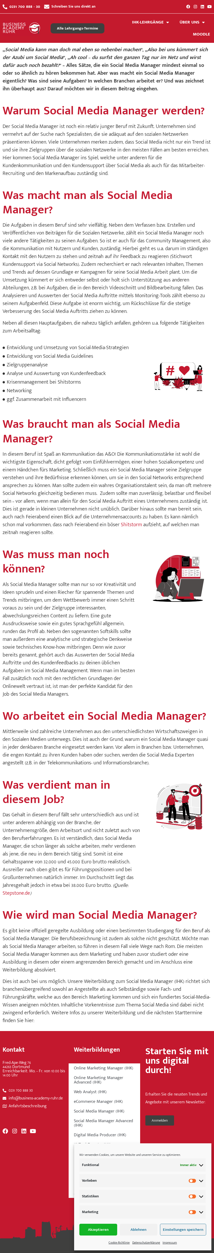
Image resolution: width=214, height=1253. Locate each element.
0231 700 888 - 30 (24, 6)
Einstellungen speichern (183, 1229)
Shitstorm (131, 524)
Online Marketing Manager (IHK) (103, 1068)
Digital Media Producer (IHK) (100, 1135)
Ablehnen (138, 1229)
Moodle (201, 34)
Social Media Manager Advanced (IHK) (103, 1123)
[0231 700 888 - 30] (5, 6)
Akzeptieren (98, 1229)
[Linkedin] (202, 7)
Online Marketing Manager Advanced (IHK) (98, 1080)
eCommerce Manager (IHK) (98, 1101)
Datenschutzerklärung (146, 1242)
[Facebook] (188, 7)
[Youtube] (209, 7)
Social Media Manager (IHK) (99, 1111)
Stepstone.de (16, 893)
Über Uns (189, 22)
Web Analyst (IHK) (90, 1092)
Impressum (170, 1242)
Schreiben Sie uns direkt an (73, 6)
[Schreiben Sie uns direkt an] (46, 6)
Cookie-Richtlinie (119, 1242)
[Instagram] (195, 7)
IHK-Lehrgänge (148, 22)
